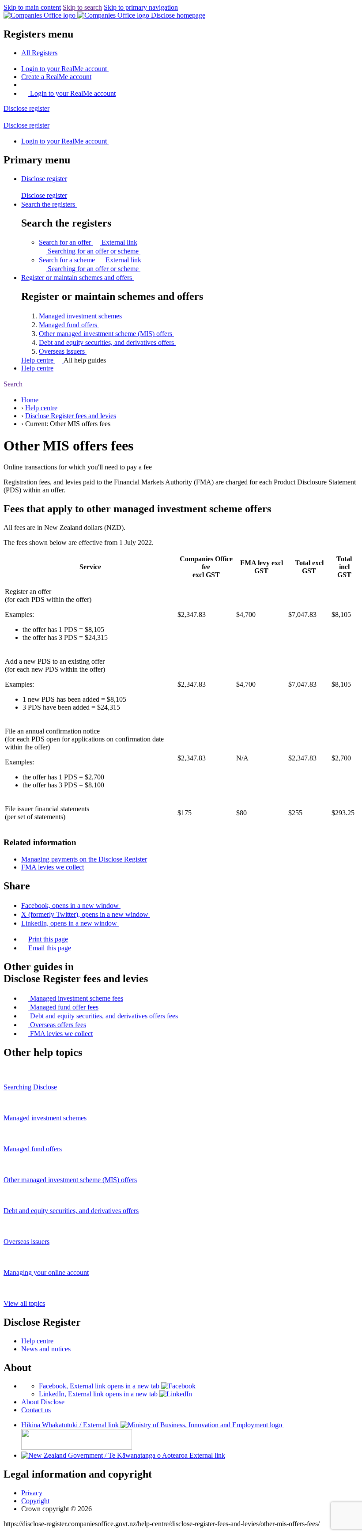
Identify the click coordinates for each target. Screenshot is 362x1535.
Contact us (36, 1410)
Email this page (49, 948)
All (39, 53)
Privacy (31, 1493)
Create (56, 76)
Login (64, 68)
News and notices (46, 1349)
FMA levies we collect (52, 867)
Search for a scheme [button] (90, 260)
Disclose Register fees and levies (70, 416)
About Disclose (42, 1402)
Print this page (48, 939)
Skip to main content (32, 7)
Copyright (35, 1501)
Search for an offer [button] (88, 242)
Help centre (38, 360)
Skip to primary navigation (141, 7)
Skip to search (82, 7)
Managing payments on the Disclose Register (84, 859)
